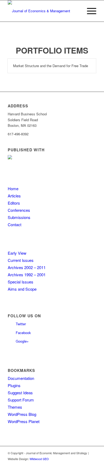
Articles (14, 195)
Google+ (22, 341)
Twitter (21, 323)
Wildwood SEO (39, 459)
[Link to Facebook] (92, 464)
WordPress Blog (22, 414)
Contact (14, 224)
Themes (15, 407)
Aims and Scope (22, 289)
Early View (17, 253)
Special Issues (20, 282)
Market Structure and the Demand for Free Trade (50, 65)
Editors (14, 203)
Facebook (23, 332)
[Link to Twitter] (84, 464)
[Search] (76, 11)
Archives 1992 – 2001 (27, 274)
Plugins (14, 385)
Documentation (21, 378)
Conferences (19, 210)
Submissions (19, 217)
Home (13, 188)
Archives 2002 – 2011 (27, 267)
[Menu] (89, 11)
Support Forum (21, 400)
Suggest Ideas (20, 392)
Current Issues (21, 260)
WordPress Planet (23, 421)
